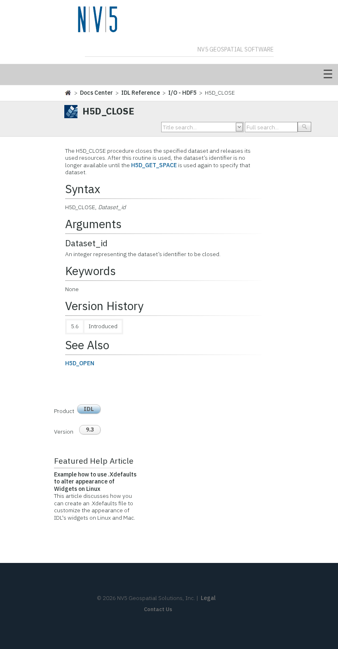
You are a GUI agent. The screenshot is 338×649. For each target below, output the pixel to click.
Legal (208, 598)
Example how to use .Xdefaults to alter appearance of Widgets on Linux (95, 482)
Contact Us (158, 609)
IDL (89, 409)
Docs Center (96, 92)
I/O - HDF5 (182, 92)
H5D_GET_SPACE (154, 165)
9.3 (90, 429)
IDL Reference (140, 92)
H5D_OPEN (79, 363)
